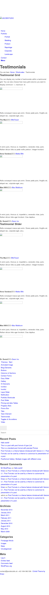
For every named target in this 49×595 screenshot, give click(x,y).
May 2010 (4, 528)
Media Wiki (20, 153)
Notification (5, 394)
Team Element (6, 414)
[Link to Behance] (1, 4)
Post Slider (5, 400)
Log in (3, 558)
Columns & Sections (8, 373)
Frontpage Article (7, 540)
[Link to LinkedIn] (1, 13)
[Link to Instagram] (1, 10)
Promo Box (5, 408)
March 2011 (5, 515)
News (3, 546)
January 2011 (6, 520)
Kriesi (3, 471)
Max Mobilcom (17, 187)
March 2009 (5, 531)
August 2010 (5, 526)
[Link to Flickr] (1, 7)
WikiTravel (15, 120)
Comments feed (6, 563)
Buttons (4, 370)
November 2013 (6, 509)
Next (10, 362)
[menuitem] (25, 30)
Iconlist (3, 389)
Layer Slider (5, 392)
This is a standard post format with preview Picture (19, 448)
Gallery (3, 381)
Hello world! (5, 442)
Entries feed (5, 560)
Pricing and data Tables (9, 403)
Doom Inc (15, 221)
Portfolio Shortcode (8, 397)
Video (3, 422)
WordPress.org (6, 566)
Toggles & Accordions (9, 419)
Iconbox (4, 386)
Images (3, 543)
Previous (4, 362)
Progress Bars (6, 405)
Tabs (2, 411)
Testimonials (13, 67)
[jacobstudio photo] (19, 18)
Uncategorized (6, 549)
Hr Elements (5, 384)
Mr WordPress (6, 468)
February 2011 (6, 518)
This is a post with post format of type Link (16, 445)
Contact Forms (6, 375)
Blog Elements (6, 367)
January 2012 (6, 512)
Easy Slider (5, 378)
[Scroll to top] (0, 593)
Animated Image (7, 365)
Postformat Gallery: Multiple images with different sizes (21, 459)
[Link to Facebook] (1, 1)
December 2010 (6, 523)
